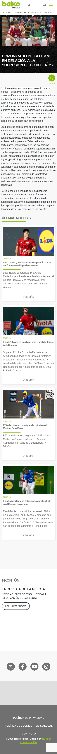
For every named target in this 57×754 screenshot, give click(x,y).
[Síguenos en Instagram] (46, 667)
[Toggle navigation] (51, 5)
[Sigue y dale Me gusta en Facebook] (22, 667)
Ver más (28, 297)
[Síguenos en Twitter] (11, 667)
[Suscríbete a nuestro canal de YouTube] (34, 667)
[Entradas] (42, 4)
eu (35, 5)
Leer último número (15, 606)
